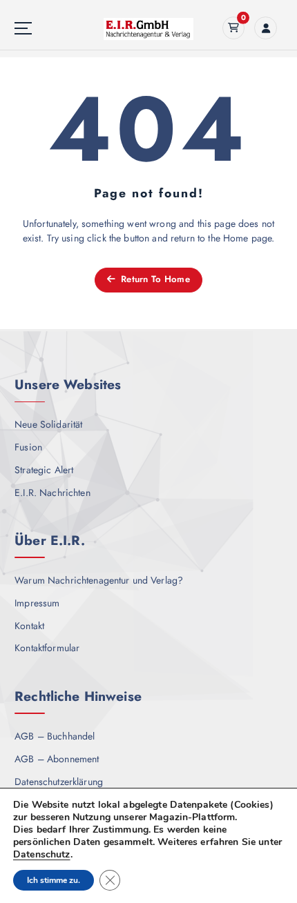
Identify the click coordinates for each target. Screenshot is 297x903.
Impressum (37, 603)
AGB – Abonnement (57, 759)
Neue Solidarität (48, 424)
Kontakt (29, 626)
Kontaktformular (47, 648)
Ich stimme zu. (53, 880)
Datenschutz (41, 854)
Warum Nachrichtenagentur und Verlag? (99, 580)
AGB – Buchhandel (55, 736)
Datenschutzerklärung (59, 781)
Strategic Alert (44, 470)
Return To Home (154, 279)
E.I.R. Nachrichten (52, 492)
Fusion (28, 447)
